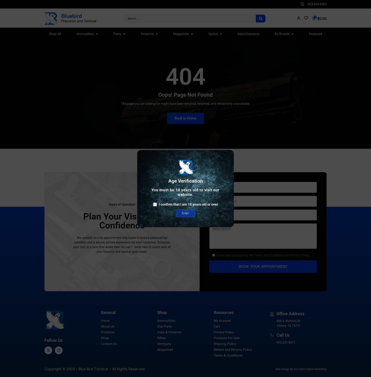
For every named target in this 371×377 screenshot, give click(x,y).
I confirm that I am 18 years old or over (188, 204)
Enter (185, 213)
